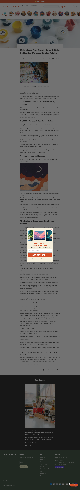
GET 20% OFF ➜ (40, 255)
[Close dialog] (52, 230)
